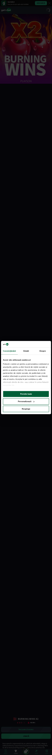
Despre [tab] (43, 351)
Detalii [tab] (26, 351)
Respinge (26, 409)
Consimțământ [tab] (9, 351)
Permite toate (26, 394)
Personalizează (24, 401)
